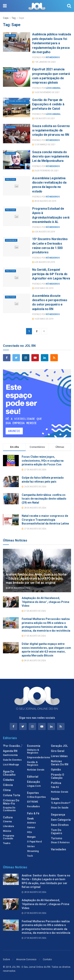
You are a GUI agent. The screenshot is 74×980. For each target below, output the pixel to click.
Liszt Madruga (11, 764)
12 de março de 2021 (44, 144)
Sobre (6, 959)
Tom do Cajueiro (56, 831)
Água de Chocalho (9, 773)
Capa (5, 18)
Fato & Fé (33, 813)
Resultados (33, 806)
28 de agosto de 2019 (45, 201)
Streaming (33, 851)
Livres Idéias (59, 756)
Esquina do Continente (9, 809)
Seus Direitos (60, 824)
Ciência (8, 785)
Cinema (7, 821)
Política (10, 35)
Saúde (55, 798)
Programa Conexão (8, 837)
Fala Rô (55, 787)
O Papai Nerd (34, 841)
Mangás (31, 837)
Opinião (56, 769)
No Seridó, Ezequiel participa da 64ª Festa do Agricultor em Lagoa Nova (51, 274)
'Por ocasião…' (12, 745)
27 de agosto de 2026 (34, 611)
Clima (7, 790)
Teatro (6, 843)
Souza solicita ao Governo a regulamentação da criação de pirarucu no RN (51, 130)
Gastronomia (10, 755)
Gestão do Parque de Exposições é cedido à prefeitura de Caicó (48, 104)
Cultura (8, 817)
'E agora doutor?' (61, 803)
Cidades (8, 779)
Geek (30, 818)
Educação (33, 781)
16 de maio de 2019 (43, 319)
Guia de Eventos (12, 759)
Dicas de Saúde (59, 807)
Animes (31, 822)
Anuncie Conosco (26, 959)
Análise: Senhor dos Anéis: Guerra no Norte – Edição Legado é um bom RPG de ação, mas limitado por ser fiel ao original (36, 579)
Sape (21, 18)
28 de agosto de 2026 (19, 588)
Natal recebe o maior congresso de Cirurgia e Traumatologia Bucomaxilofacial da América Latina (45, 519)
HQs (29, 832)
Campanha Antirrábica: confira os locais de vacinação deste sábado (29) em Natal (44, 498)
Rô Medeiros (53, 57)
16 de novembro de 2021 (47, 92)
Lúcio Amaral (53, 88)
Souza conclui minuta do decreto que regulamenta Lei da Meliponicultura (50, 156)
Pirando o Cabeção (57, 776)
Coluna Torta (11, 795)
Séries (31, 846)
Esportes (33, 792)
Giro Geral (57, 751)
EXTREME (32, 801)
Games (31, 827)
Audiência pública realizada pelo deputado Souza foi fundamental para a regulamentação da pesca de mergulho (51, 43)
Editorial (32, 776)
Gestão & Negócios (32, 763)
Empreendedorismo (38, 757)
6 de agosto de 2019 (44, 232)
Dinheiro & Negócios (33, 751)
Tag (14, 18)
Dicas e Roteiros (60, 842)
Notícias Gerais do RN (16, 102)
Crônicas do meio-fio (11, 802)
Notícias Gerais (35, 769)
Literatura (8, 826)
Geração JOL (59, 745)
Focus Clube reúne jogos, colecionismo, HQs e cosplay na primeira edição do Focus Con (43, 460)
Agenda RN (10, 751)
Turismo (56, 838)
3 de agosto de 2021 (44, 118)
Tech (30, 856)
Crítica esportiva (36, 797)
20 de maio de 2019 (43, 288)
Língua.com (34, 786)
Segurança (58, 814)
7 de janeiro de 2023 (45, 62)
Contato (47, 959)
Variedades (58, 849)
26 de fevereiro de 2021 (46, 171)
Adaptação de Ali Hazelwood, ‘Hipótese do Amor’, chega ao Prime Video (45, 601)
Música (7, 831)
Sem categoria (61, 819)
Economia (11, 70)
